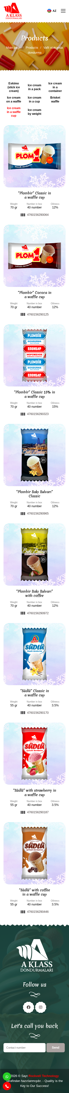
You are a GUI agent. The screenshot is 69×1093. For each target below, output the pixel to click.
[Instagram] (40, 1007)
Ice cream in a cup (34, 99)
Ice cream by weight (34, 111)
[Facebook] (28, 1007)
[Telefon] (7, 1086)
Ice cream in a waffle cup (14, 112)
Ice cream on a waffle (13, 99)
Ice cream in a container (55, 87)
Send (55, 1047)
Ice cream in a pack (34, 87)
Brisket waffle (55, 99)
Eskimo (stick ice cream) (14, 87)
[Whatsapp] (7, 1076)
